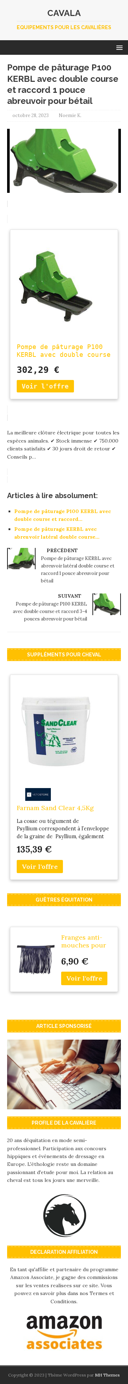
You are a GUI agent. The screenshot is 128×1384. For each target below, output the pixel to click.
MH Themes (107, 1375)
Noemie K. (70, 115)
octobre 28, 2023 (30, 115)
